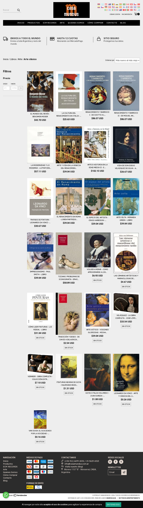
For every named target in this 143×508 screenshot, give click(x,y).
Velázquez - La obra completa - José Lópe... (126, 316)
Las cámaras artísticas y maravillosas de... (126, 277)
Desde (5, 84)
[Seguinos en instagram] (110, 462)
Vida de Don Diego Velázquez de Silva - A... (126, 166)
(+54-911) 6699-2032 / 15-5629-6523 (82, 461)
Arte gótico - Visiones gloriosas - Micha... (97, 331)
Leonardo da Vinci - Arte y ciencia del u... (126, 394)
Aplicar (21, 88)
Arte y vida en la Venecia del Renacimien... (69, 166)
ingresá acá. (111, 498)
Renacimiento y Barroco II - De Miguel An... (126, 114)
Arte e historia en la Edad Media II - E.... (97, 166)
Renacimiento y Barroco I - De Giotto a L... (97, 113)
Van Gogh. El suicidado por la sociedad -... (40, 432)
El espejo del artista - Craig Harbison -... (97, 218)
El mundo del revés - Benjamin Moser (40, 115)
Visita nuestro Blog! (74, 466)
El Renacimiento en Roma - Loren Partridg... (69, 218)
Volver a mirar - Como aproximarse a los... (97, 270)
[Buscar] (18, 9)
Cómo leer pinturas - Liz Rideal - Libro (40, 328)
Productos (34, 23)
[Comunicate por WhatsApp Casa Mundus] (6, 495)
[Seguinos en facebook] (116, 462)
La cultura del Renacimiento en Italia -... (68, 114)
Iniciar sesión (127, 14)
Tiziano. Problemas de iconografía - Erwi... (69, 277)
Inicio (20, 23)
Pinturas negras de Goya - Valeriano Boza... (69, 383)
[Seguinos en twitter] (121, 462)
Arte (62, 23)
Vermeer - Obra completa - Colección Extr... (40, 377)
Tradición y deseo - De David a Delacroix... (69, 338)
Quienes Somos (76, 23)
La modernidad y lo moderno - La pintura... (40, 166)
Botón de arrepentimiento (129, 498)
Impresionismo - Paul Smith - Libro (40, 273)
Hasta (13, 84)
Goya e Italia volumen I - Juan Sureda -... (97, 394)
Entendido (113, 505)
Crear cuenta (115, 14)
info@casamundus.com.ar (77, 464)
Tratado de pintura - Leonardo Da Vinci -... (40, 221)
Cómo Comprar (95, 23)
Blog (123, 23)
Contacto (112, 23)
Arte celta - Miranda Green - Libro (126, 218)
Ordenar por (109, 60)
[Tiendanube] (15, 496)
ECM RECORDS (50, 23)
